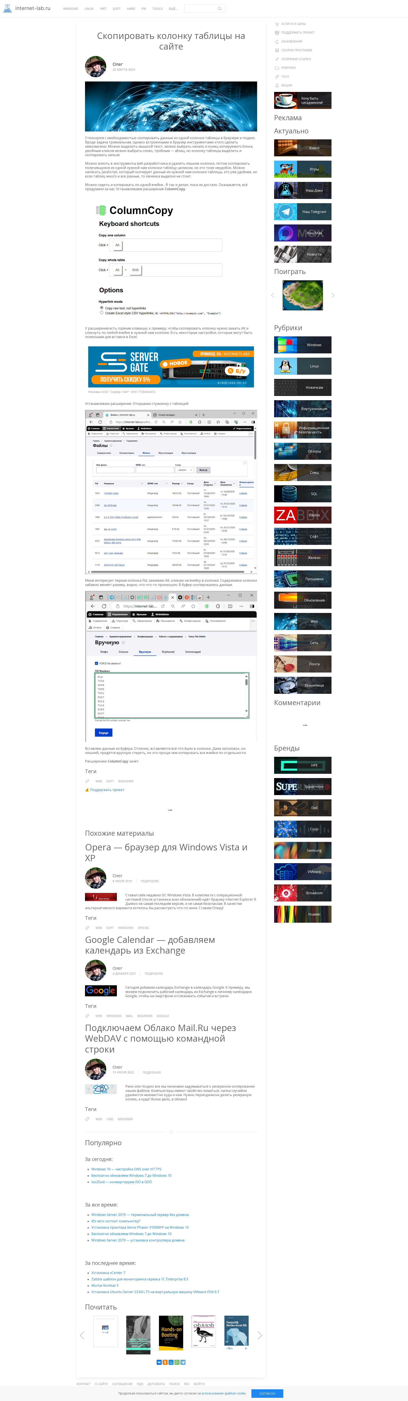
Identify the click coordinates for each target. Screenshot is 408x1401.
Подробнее (150, 881)
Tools (157, 8)
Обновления (291, 41)
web (99, 781)
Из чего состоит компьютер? (115, 1221)
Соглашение (122, 1384)
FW (144, 8)
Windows (70, 8)
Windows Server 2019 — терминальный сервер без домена (140, 1214)
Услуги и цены (293, 24)
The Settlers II (303, 295)
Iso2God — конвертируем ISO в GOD (121, 1182)
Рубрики (288, 68)
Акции (286, 85)
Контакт (83, 1384)
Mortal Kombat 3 (104, 1285)
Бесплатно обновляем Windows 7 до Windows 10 (131, 1175)
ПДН (140, 1384)
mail (129, 1016)
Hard (131, 8)
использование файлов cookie (224, 1393)
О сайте (101, 1384)
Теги (285, 76)
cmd (109, 1119)
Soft (117, 8)
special (143, 928)
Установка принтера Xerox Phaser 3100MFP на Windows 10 (140, 1227)
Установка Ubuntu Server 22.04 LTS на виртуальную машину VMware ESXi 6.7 (155, 1292)
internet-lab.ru (32, 8)
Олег (118, 64)
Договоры (156, 1384)
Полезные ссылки (296, 59)
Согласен (267, 1393)
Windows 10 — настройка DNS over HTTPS (126, 1169)
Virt (103, 8)
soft (110, 781)
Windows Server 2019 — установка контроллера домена (137, 1240)
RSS (186, 1384)
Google (163, 1016)
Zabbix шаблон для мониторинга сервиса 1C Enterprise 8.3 (139, 1279)
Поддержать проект (107, 789)
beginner (125, 781)
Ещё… (173, 8)
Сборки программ (296, 50)
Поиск (174, 1384)
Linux (89, 8)
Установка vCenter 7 (108, 1272)
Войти (199, 1384)
